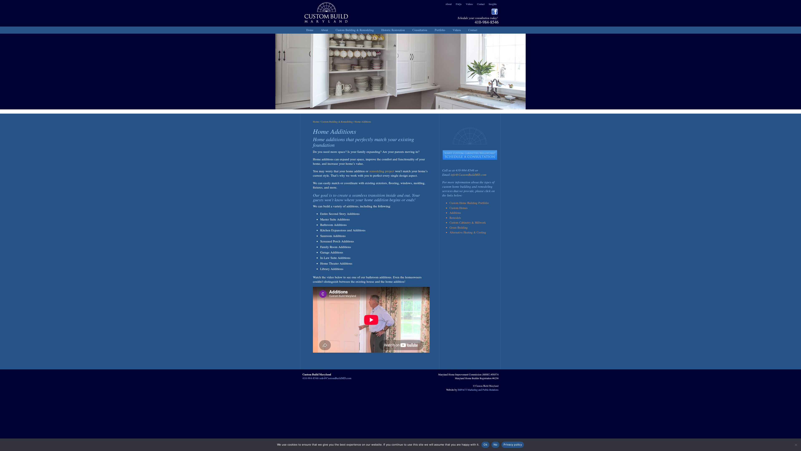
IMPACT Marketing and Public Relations (478, 389)
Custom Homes (458, 208)
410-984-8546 (487, 22)
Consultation (419, 30)
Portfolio (440, 30)
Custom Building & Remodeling (355, 30)
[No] (796, 445)
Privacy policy (513, 444)
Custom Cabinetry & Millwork (468, 222)
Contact (481, 4)
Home (309, 30)
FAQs (459, 4)
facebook (494, 12)
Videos (469, 4)
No (495, 444)
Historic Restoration (393, 30)
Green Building (459, 227)
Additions (455, 213)
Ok (485, 444)
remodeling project (381, 171)
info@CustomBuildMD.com (468, 174)
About (448, 4)
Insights (493, 4)
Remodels (455, 218)
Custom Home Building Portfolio (469, 203)
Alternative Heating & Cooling (468, 232)
